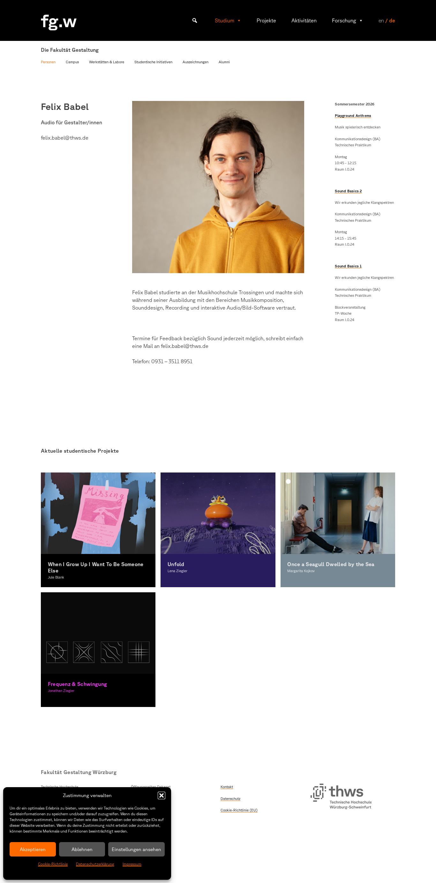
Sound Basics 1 (348, 266)
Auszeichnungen (195, 62)
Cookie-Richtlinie (53, 864)
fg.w (59, 20)
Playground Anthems (353, 115)
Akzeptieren (33, 849)
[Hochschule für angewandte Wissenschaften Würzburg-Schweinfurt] (341, 797)
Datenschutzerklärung (95, 864)
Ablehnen (82, 849)
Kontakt (227, 787)
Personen (48, 62)
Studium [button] (224, 20)
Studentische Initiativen (153, 62)
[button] (161, 795)
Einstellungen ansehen (136, 849)
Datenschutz (230, 798)
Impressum (132, 864)
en (381, 20)
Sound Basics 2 (348, 191)
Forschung (344, 20)
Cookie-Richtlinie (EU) (239, 810)
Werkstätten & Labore (106, 62)
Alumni (224, 62)
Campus (72, 62)
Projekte (266, 20)
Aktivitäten (304, 20)
